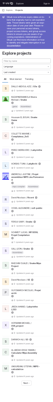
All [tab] (5, 79)
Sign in (47, 3)
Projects (19, 10)
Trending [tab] (29, 79)
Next (25, 383)
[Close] (49, 17)
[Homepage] (8, 3)
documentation (14, 45)
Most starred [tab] (15, 79)
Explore (20, 3)
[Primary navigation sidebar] (3, 10)
